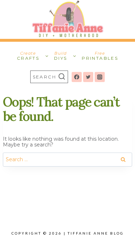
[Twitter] (88, 77)
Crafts (28, 56)
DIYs (60, 56)
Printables (100, 56)
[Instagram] (100, 77)
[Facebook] (77, 77)
